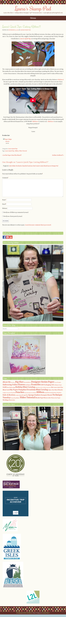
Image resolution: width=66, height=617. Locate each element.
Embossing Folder (10, 384)
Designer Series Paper (42, 381)
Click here (35, 121)
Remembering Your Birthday (30, 392)
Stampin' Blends (46, 395)
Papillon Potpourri (7, 392)
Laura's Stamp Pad (33, 8)
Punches (20, 392)
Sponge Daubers (34, 395)
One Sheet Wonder (57, 390)
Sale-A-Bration (9, 395)
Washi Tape (39, 398)
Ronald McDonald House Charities (52, 392)
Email (4, 204)
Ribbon (17, 151)
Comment (5, 178)
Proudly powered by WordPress (24, 613)
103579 (7, 141)
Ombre (50, 390)
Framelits (36, 384)
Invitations (48, 387)
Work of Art (12, 400)
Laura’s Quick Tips (25, 39)
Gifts (52, 385)
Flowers (21, 384)
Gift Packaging (46, 385)
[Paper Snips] (7, 139)
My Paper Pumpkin (18, 389)
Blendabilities (27, 382)
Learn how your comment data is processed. (38, 225)
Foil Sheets (28, 385)
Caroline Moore (46, 613)
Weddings (6, 400)
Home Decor (38, 387)
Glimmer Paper (58, 385)
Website (4, 208)
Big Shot (19, 381)
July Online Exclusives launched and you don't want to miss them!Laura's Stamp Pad (33, 166)
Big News (13, 382)
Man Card (6, 390)
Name (4, 200)
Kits (52, 387)
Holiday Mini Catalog (25, 387)
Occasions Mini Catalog (37, 389)
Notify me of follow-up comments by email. (16, 212)
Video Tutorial (23, 151)
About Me (7, 382)
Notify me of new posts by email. (13, 216)
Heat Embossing (11, 387)
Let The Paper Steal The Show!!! (11, 155)
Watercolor (47, 398)
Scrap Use (25, 395)
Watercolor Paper (55, 398)
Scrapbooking (18, 395)
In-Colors (43, 387)
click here (60, 80)
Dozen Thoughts (57, 382)
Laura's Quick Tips (13, 148)
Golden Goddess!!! (58, 155)
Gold (4, 387)
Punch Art (13, 392)
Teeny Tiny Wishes (15, 398)
